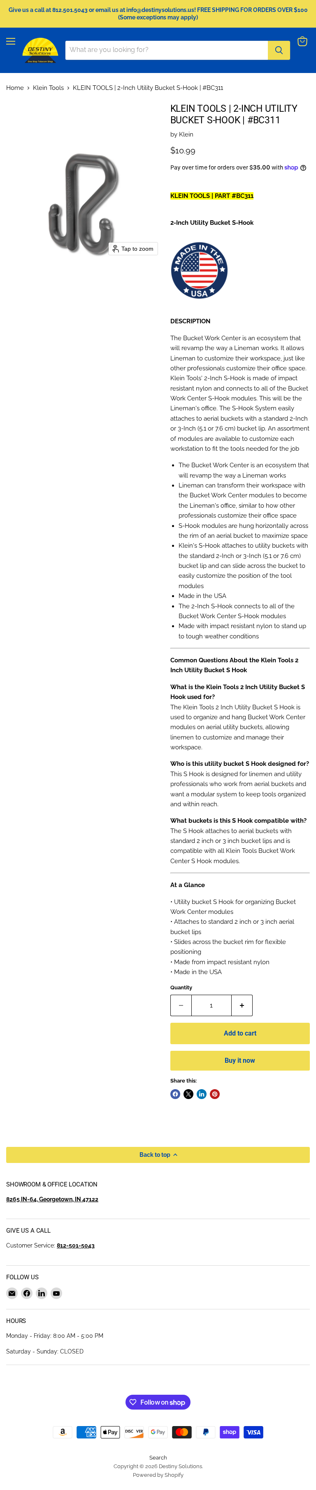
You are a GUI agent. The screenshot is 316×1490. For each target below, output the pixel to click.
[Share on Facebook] (175, 1094)
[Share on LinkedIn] (202, 1094)
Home (15, 88)
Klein (186, 134)
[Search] (279, 50)
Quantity (181, 987)
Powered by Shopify (158, 1475)
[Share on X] (188, 1094)
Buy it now (240, 1060)
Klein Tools (48, 88)
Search (158, 1458)
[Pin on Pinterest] (215, 1094)
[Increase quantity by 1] (242, 1005)
